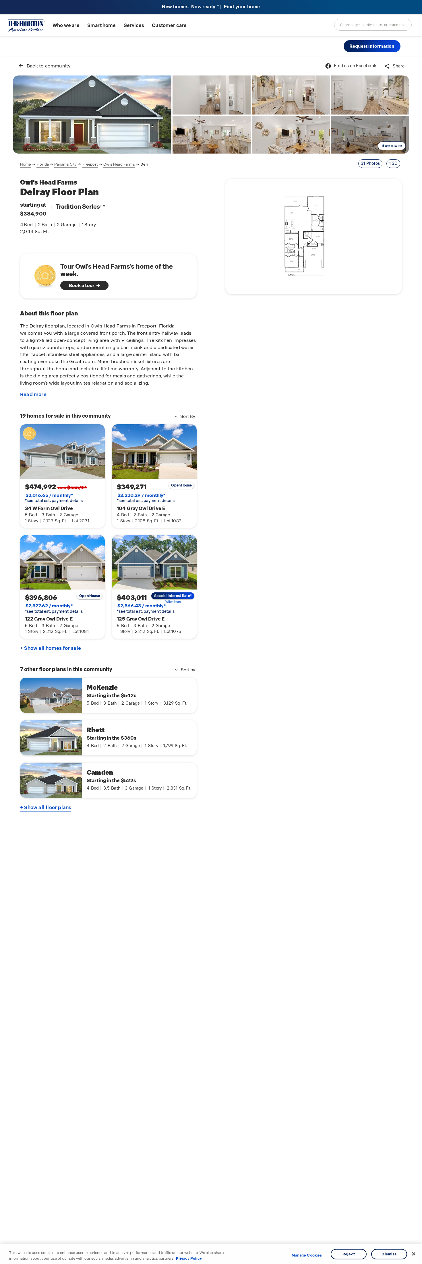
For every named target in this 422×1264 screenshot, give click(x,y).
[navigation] (84, 164)
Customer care (169, 25)
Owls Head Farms (119, 164)
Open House (181, 485)
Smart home (101, 25)
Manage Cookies (307, 1255)
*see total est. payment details (54, 498)
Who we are (66, 25)
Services (134, 25)
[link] (92, 114)
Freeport (90, 164)
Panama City (65, 164)
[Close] (413, 1254)
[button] (372, 46)
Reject (348, 1254)
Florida (42, 164)
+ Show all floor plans (45, 807)
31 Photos (370, 163)
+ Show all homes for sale (50, 648)
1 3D (393, 163)
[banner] (211, 7)
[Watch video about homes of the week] (42, 274)
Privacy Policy (189, 1258)
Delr (144, 164)
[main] (211, 660)
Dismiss (389, 1254)
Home (25, 164)
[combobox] (373, 25)
